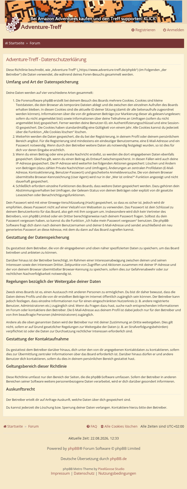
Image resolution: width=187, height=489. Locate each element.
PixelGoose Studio (111, 469)
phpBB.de (118, 458)
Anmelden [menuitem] (175, 29)
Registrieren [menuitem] (145, 29)
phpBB (73, 448)
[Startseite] (34, 24)
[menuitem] (119, 426)
